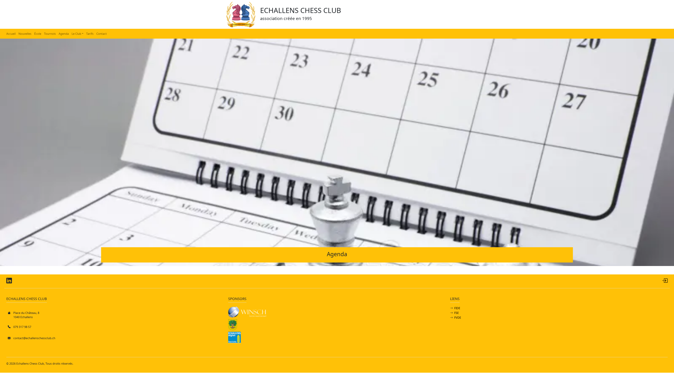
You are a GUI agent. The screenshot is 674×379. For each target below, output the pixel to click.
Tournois (50, 34)
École (37, 34)
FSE (456, 313)
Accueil (11, 34)
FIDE (457, 308)
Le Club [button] (76, 34)
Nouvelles (24, 34)
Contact (101, 34)
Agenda (64, 34)
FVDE (457, 318)
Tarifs (90, 34)
